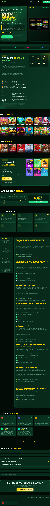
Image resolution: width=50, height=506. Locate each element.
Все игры (47, 115)
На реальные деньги (8, 182)
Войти (39, 1)
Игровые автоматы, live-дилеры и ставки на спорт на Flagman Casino (6, 262)
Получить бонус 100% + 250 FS (25, 489)
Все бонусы (18, 36)
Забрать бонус (6, 36)
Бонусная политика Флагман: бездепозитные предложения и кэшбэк (6, 255)
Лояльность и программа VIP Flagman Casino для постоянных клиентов (6, 270)
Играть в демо (7, 178)
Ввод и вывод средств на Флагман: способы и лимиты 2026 (6, 258)
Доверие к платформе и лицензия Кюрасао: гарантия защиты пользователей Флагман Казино (6, 242)
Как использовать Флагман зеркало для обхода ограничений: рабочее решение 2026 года (6, 247)
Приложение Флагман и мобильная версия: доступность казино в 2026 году (6, 266)
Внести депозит (38, 201)
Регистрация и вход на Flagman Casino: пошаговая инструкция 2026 (6, 251)
